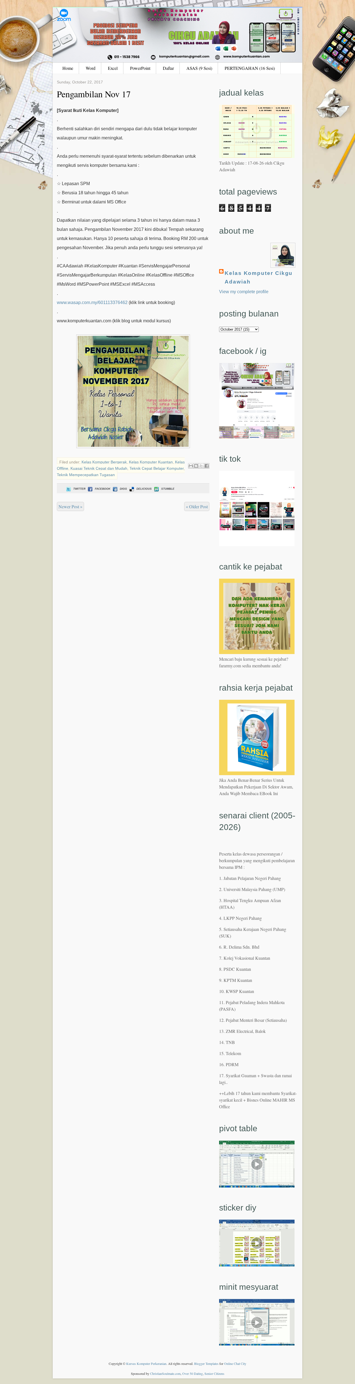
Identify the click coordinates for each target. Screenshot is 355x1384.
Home (67, 68)
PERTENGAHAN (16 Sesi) (250, 68)
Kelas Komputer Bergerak (104, 462)
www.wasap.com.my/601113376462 (92, 302)
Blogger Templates (206, 1363)
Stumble (167, 488)
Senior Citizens (214, 1373)
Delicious (144, 488)
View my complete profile (243, 291)
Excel (113, 68)
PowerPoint (140, 68)
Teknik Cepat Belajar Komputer (157, 468)
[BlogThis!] (196, 466)
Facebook (102, 488)
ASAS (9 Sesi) (199, 68)
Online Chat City (235, 1363)
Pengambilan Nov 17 (94, 94)
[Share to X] (201, 466)
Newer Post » (70, 506)
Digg (123, 488)
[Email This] (191, 466)
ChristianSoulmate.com (165, 1373)
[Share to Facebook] (206, 466)
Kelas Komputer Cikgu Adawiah (259, 277)
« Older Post (197, 506)
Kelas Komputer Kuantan (151, 462)
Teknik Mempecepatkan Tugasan (86, 475)
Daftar (168, 68)
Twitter (79, 488)
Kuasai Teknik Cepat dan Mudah (98, 468)
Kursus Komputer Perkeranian (146, 1363)
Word (90, 68)
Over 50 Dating (192, 1373)
